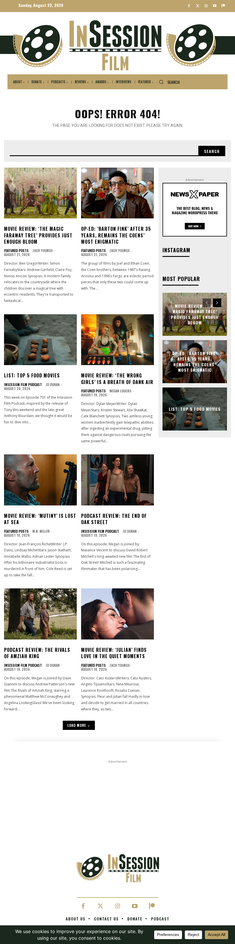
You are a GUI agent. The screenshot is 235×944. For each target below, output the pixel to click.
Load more (76, 725)
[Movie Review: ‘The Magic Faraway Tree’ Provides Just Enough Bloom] (40, 193)
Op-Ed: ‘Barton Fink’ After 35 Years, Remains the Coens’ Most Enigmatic (116, 235)
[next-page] (217, 302)
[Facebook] (189, 6)
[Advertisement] (117, 805)
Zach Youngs (42, 250)
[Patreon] (223, 6)
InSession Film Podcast (23, 384)
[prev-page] (207, 302)
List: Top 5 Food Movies (32, 375)
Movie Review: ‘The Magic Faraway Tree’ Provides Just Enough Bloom (38, 235)
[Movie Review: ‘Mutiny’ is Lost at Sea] (40, 479)
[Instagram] (206, 6)
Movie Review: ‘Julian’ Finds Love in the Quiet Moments (114, 653)
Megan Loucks (120, 390)
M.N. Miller (41, 531)
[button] (167, 82)
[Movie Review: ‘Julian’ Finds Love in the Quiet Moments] (117, 613)
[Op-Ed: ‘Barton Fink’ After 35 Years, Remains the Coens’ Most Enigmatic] (117, 193)
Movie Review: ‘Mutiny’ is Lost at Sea (40, 519)
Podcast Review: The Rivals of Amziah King (37, 653)
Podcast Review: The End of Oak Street (114, 519)
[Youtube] (214, 6)
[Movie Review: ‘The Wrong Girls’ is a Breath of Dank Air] (117, 339)
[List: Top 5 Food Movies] (40, 339)
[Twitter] (198, 6)
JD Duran (53, 384)
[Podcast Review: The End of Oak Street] (117, 479)
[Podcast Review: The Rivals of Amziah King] (40, 613)
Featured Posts (16, 250)
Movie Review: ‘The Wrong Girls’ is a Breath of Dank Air (117, 378)
